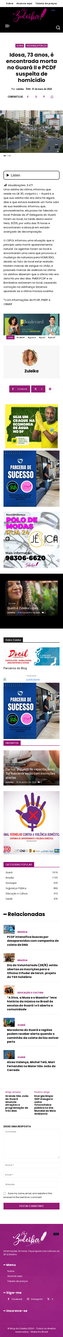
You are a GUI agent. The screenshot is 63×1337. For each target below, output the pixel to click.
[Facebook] (27, 96)
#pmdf (51, 337)
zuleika (20, 89)
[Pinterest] (43, 96)
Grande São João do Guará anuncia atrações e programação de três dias (17, 1103)
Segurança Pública (36, 45)
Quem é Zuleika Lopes (22, 608)
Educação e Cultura (16, 765)
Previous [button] (7, 539)
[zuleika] (31, 357)
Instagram (37, 1299)
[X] (35, 96)
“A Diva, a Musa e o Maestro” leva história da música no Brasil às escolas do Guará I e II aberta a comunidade (32, 1003)
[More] (50, 388)
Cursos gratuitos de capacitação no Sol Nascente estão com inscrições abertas (30, 773)
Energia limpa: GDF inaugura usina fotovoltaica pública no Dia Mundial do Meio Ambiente (45, 1105)
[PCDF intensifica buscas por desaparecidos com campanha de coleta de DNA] (9, 929)
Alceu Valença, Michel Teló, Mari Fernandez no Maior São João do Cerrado (31, 1066)
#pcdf (42, 337)
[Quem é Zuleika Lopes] (31, 598)
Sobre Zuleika (13, 640)
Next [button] (55, 539)
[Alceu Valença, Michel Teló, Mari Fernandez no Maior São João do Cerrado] (9, 1054)
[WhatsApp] (51, 96)
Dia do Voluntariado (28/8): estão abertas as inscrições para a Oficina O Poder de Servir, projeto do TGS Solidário (32, 971)
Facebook (17, 1299)
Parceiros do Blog (15, 668)
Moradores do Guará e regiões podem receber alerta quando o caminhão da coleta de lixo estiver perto (33, 1036)
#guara (32, 337)
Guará (19, 45)
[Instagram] (28, 1299)
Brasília (22, 932)
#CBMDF (20, 337)
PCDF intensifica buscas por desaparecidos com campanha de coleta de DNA (33, 941)
